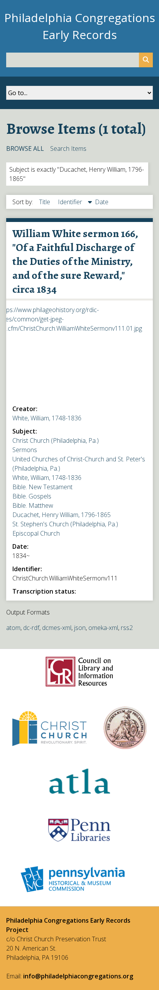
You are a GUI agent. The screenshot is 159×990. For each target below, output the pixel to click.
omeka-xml (103, 627)
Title (45, 202)
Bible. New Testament (42, 487)
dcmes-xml (56, 627)
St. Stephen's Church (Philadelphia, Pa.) (65, 524)
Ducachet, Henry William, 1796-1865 (61, 514)
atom (13, 627)
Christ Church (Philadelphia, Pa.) (55, 440)
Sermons (24, 450)
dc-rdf (31, 627)
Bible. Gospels (31, 496)
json (80, 627)
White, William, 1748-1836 (46, 418)
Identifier (71, 202)
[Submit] (146, 60)
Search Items (68, 148)
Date (101, 202)
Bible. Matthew (32, 505)
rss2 (127, 627)
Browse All (25, 148)
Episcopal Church (36, 533)
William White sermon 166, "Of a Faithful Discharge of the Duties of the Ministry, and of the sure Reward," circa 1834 (75, 261)
